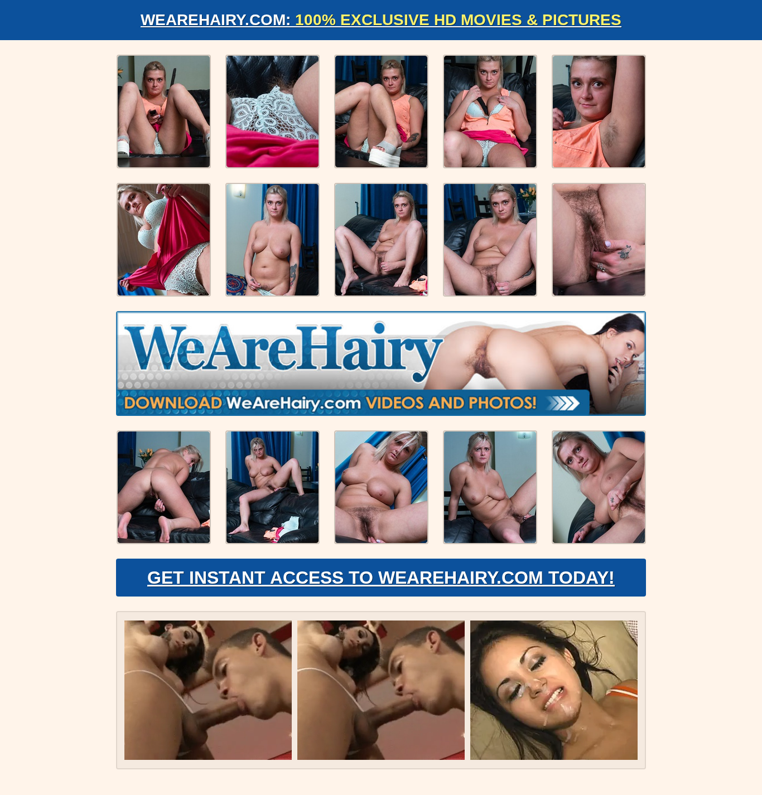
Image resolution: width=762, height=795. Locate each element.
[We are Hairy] (381, 363)
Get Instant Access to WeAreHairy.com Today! (381, 578)
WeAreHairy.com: (381, 19)
